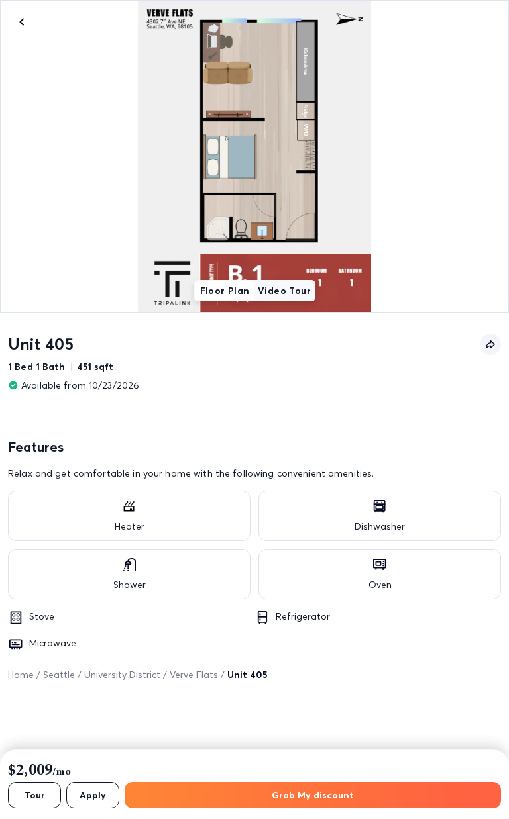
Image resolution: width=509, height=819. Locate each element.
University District (122, 675)
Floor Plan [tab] (225, 291)
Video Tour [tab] (284, 291)
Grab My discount (313, 795)
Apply (93, 795)
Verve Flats (194, 675)
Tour (35, 795)
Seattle (59, 675)
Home (21, 675)
